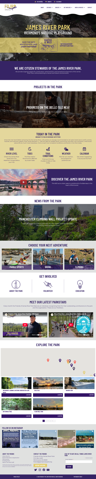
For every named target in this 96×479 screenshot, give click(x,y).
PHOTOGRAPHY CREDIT (78, 476)
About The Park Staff (8, 462)
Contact (90, 7)
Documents (5, 459)
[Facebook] (44, 470)
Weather (66, 153)
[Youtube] (48, 470)
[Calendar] (84, 149)
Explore (49, 7)
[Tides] (30, 149)
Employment (6, 460)
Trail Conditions (48, 154)
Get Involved (67, 7)
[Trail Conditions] (48, 149)
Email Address (69, 459)
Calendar (84, 153)
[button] (4, 105)
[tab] (4, 107)
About (42, 7)
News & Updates (79, 7)
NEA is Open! (48, 107)
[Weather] (66, 149)
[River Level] (11, 149)
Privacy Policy (17, 476)
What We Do (6, 456)
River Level (11, 153)
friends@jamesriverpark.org (43, 462)
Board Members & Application (10, 457)
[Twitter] (36, 470)
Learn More (28, 394)
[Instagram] (40, 470)
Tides (29, 153)
